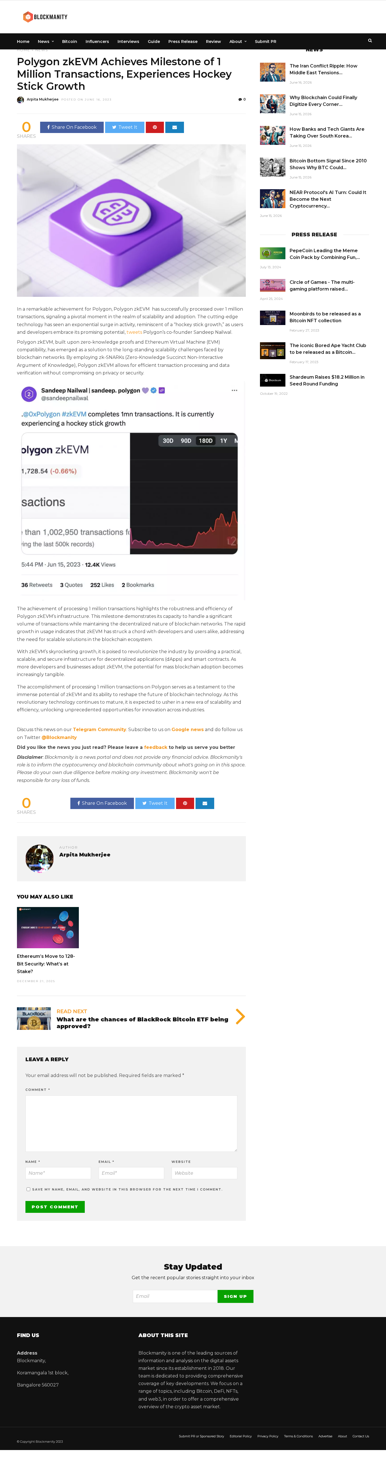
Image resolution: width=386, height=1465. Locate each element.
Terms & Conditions (298, 1436)
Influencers (97, 41)
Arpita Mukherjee (42, 99)
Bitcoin (69, 41)
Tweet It (127, 127)
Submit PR (265, 41)
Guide (154, 41)
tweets (134, 332)
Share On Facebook (74, 127)
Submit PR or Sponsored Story (201, 1436)
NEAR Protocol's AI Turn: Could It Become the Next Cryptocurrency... (328, 199)
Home (23, 41)
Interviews (128, 41)
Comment (37, 1090)
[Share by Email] (174, 127)
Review (213, 41)
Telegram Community (99, 729)
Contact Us (361, 1436)
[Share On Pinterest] (155, 127)
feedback (155, 747)
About (235, 41)
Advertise (325, 1436)
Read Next (72, 1011)
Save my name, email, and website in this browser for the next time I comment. (127, 1189)
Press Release (183, 41)
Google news (188, 729)
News (43, 41)
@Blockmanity (59, 737)
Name (32, 1162)
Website (181, 1162)
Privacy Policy (267, 1436)
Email (106, 1162)
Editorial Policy (241, 1436)
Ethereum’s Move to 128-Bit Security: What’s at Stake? (46, 964)
